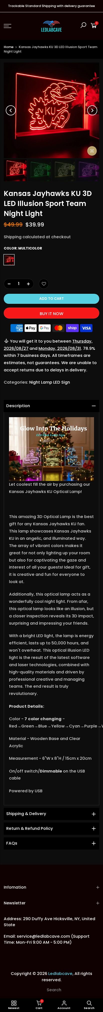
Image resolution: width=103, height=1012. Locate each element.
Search (54, 990)
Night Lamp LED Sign (49, 382)
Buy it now (51, 314)
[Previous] (11, 110)
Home (9, 47)
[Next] (92, 110)
